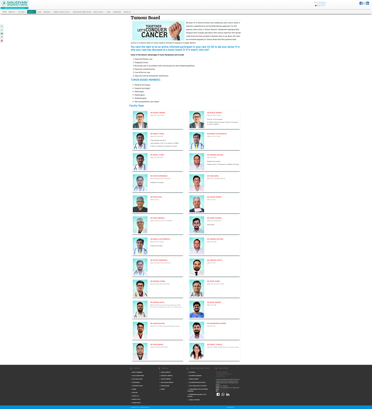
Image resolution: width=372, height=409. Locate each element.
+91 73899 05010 (320, 2)
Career (109, 12)
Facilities (135, 392)
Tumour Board (165, 385)
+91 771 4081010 (321, 4)
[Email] (2, 33)
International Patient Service (82, 12)
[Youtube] (2, 40)
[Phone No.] (2, 26)
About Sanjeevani (137, 372)
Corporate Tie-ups (137, 385)
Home (4, 12)
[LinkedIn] (367, 4)
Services (30, 12)
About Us (12, 12)
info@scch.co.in (320, 5)
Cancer (39, 12)
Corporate (46, 12)
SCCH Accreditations (138, 375)
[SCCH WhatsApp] (2, 30)
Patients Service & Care (61, 12)
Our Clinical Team (137, 379)
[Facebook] (361, 4)
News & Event (98, 12)
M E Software (237, 407)
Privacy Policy (136, 399)
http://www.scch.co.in (224, 391)
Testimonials (117, 12)
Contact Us (127, 12)
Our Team (21, 12)
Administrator (136, 402)
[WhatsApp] (364, 4)
